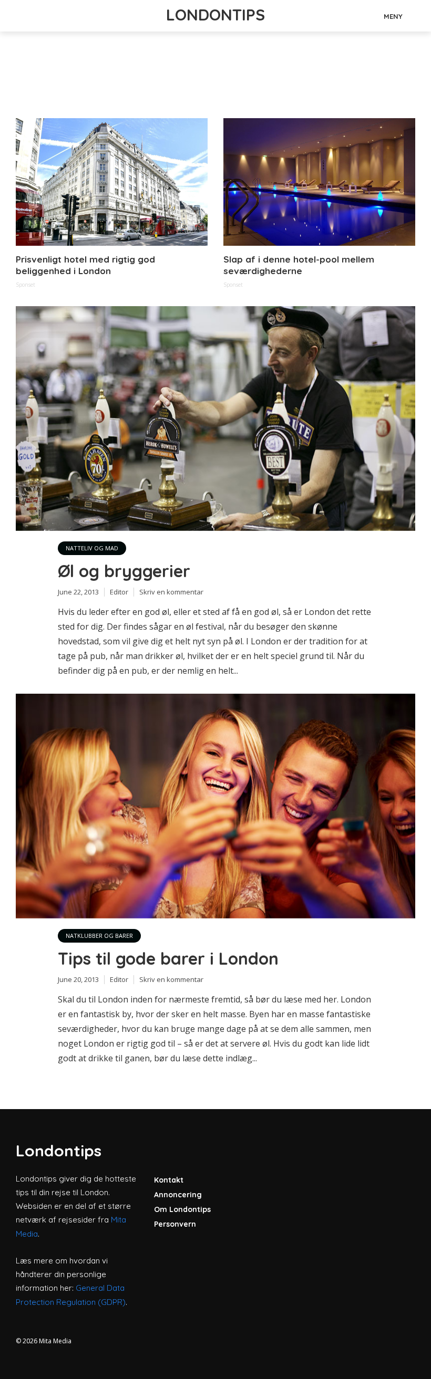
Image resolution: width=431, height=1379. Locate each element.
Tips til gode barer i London (168, 958)
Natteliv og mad (92, 548)
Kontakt (168, 1180)
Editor (119, 592)
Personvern (175, 1224)
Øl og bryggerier (124, 570)
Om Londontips (182, 1209)
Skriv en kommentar (171, 592)
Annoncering (178, 1194)
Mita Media (55, 1340)
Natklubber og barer (99, 935)
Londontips (215, 15)
